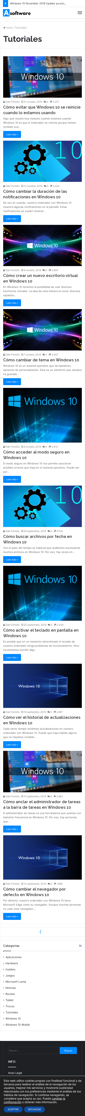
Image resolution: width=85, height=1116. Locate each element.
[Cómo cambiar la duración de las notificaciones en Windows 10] (42, 161)
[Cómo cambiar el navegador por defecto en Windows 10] (42, 857)
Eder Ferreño (12, 101)
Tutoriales (12, 1012)
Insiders (10, 969)
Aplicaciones (14, 957)
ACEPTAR (13, 1109)
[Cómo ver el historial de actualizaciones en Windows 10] (42, 686)
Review (10, 994)
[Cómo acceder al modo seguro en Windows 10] (42, 415)
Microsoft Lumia (16, 981)
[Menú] (80, 13)
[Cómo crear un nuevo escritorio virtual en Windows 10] (42, 245)
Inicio (9, 27)
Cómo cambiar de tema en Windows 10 (41, 360)
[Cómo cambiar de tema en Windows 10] (42, 329)
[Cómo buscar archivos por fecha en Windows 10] (42, 506)
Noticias (11, 987)
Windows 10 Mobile (18, 1024)
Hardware (12, 963)
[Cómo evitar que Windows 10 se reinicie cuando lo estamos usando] (42, 76)
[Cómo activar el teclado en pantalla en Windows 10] (42, 593)
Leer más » (12, 134)
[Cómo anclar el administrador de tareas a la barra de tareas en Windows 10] (42, 771)
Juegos (10, 975)
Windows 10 (13, 1018)
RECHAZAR (34, 1109)
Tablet (9, 1000)
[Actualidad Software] (17, 12)
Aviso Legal (15, 1072)
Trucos (10, 1006)
